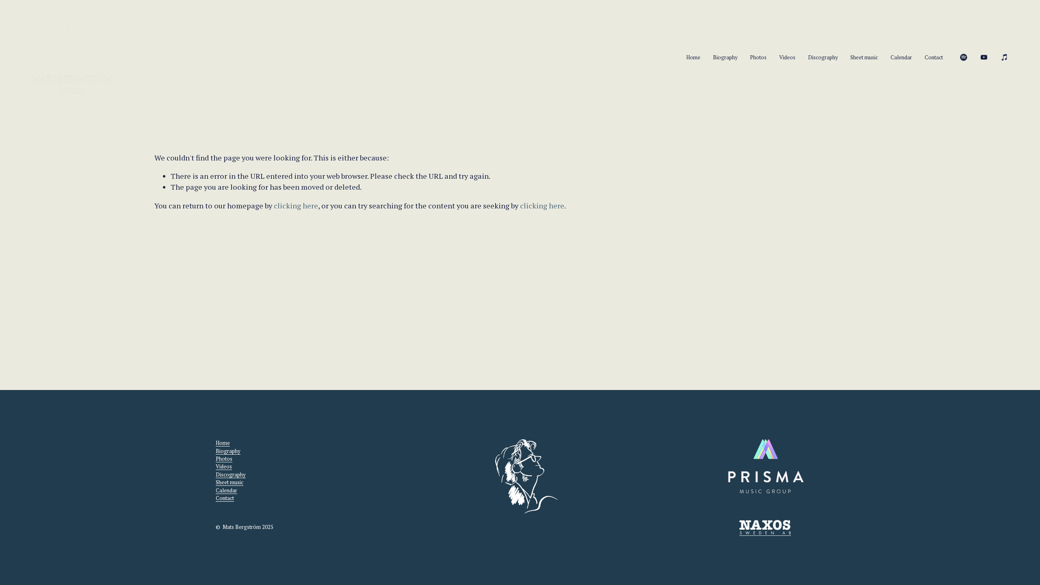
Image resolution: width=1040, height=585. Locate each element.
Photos (758, 57)
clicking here (296, 205)
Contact (934, 57)
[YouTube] (984, 57)
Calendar (901, 57)
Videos (787, 57)
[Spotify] (964, 57)
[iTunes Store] (1005, 57)
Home (693, 57)
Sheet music (864, 57)
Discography (823, 57)
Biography (725, 57)
